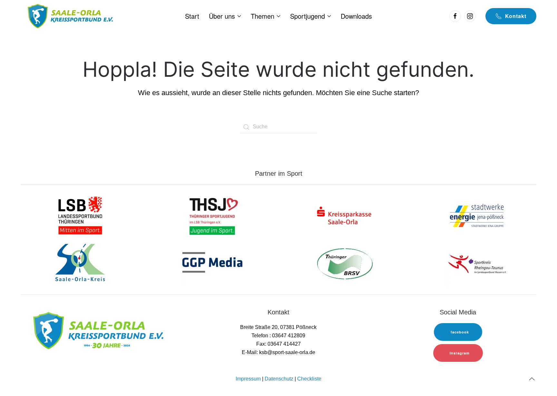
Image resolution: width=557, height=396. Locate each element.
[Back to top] (531, 379)
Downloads (356, 16)
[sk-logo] (344, 215)
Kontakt (515, 16)
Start (192, 16)
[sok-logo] (80, 263)
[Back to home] (69, 16)
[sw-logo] (477, 215)
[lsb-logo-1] (80, 215)
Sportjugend (307, 16)
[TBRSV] (344, 263)
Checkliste (309, 378)
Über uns (222, 16)
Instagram (460, 353)
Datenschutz (279, 378)
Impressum (248, 378)
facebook (460, 332)
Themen (262, 16)
